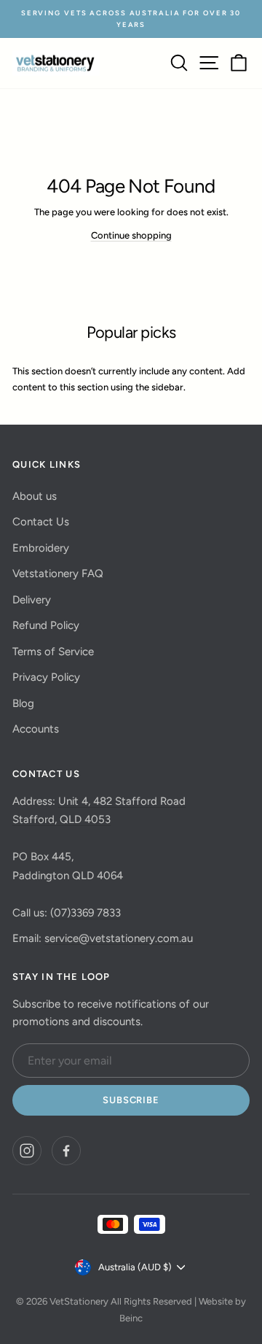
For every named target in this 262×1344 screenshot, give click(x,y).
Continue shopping (131, 235)
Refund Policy (45, 625)
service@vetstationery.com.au (118, 938)
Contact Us (40, 521)
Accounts (35, 728)
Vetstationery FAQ (57, 573)
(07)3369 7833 (85, 912)
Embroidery (40, 548)
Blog (23, 703)
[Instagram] (26, 1150)
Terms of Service (53, 651)
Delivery (31, 599)
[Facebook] (66, 1150)
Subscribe (131, 1099)
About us (34, 496)
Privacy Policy (46, 677)
